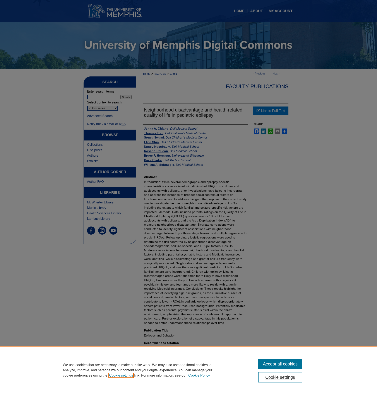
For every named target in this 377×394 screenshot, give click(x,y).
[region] (188, 370)
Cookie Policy (199, 375)
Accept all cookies (280, 364)
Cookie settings (121, 375)
